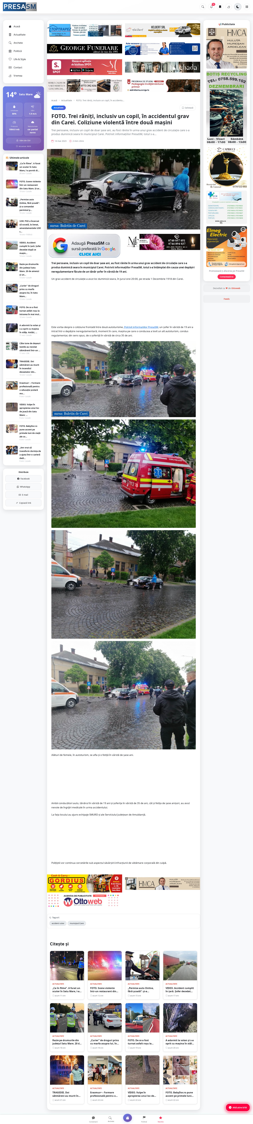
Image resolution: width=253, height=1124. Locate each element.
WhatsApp (25, 486)
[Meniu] (247, 7)
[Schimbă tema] (237, 6)
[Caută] (203, 7)
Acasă (17, 26)
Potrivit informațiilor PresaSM (141, 327)
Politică (18, 51)
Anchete (18, 42)
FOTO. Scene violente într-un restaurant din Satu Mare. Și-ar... (30, 185)
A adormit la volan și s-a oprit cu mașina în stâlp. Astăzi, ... (29, 329)
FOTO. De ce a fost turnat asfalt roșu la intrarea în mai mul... (30, 311)
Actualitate (19, 34)
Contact (18, 67)
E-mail (25, 494)
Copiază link (25, 502)
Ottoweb (235, 288)
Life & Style (20, 59)
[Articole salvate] (220, 7)
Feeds (227, 298)
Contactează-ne (226, 277)
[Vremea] (228, 7)
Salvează (189, 107)
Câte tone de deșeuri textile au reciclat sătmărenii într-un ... (29, 347)
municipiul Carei (77, 923)
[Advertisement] (123, 304)
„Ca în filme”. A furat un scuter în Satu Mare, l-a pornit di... (29, 167)
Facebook (25, 478)
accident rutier (58, 923)
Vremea (18, 75)
